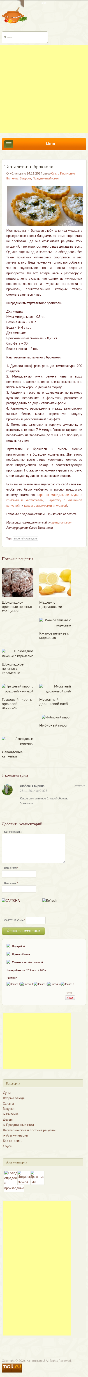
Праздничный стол (45, 178)
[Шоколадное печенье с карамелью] (17, 653)
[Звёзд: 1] (13, 984)
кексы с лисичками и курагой (45, 505)
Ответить (80, 786)
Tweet (68, 993)
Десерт (8, 1119)
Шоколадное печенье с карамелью (12, 669)
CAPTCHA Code (13, 920)
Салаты (8, 1103)
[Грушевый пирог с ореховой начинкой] (17, 689)
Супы (7, 1093)
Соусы (7, 1146)
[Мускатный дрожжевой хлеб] (55, 689)
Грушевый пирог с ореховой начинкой (17, 704)
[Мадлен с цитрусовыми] (55, 582)
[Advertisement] (44, 89)
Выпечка (12, 178)
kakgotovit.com (61, 522)
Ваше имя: (10, 867)
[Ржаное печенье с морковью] (55, 622)
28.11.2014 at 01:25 (33, 791)
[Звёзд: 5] (67, 984)
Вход (43, 3)
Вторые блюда (14, 1098)
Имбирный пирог (53, 725)
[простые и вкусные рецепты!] (15, 15)
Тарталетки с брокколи (29, 166)
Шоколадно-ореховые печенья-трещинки (17, 607)
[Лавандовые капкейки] (17, 741)
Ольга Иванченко (63, 173)
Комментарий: (13, 831)
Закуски (25, 178)
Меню (50, 144)
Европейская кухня (25, 538)
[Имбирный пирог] (56, 717)
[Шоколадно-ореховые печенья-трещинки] (17, 582)
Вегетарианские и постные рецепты (29, 1130)
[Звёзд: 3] (40, 984)
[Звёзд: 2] (27, 984)
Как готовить (12, 1141)
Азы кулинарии (17, 1135)
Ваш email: (10, 883)
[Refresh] (49, 900)
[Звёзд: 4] (54, 984)
